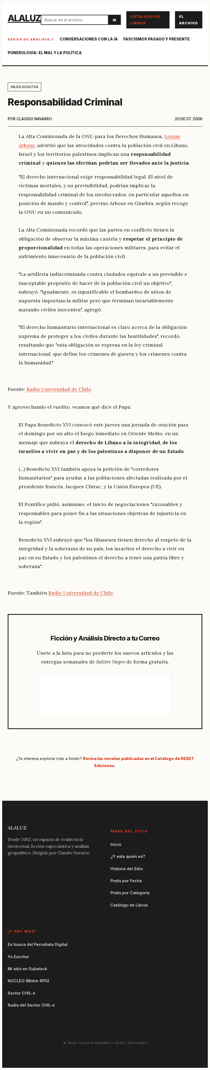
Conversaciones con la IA (89, 39)
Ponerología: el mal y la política (45, 53)
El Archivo (188, 19)
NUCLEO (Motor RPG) (28, 980)
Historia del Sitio (126, 868)
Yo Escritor (18, 956)
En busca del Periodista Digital (38, 944)
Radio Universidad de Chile (59, 389)
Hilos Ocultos (24, 87)
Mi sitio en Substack (27, 968)
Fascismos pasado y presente (156, 39)
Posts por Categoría (130, 892)
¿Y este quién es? (127, 856)
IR (114, 20)
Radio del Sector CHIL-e (31, 1005)
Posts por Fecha (126, 880)
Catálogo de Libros (145, 19)
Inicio (115, 844)
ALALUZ (24, 18)
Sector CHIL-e (21, 993)
